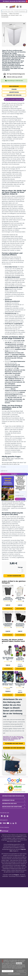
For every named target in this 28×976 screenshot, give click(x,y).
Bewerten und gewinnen (8, 48)
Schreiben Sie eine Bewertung (14, 748)
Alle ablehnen (20, 971)
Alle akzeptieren (7, 971)
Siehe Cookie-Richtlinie (17, 968)
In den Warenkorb (14, 575)
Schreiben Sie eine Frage (14, 743)
